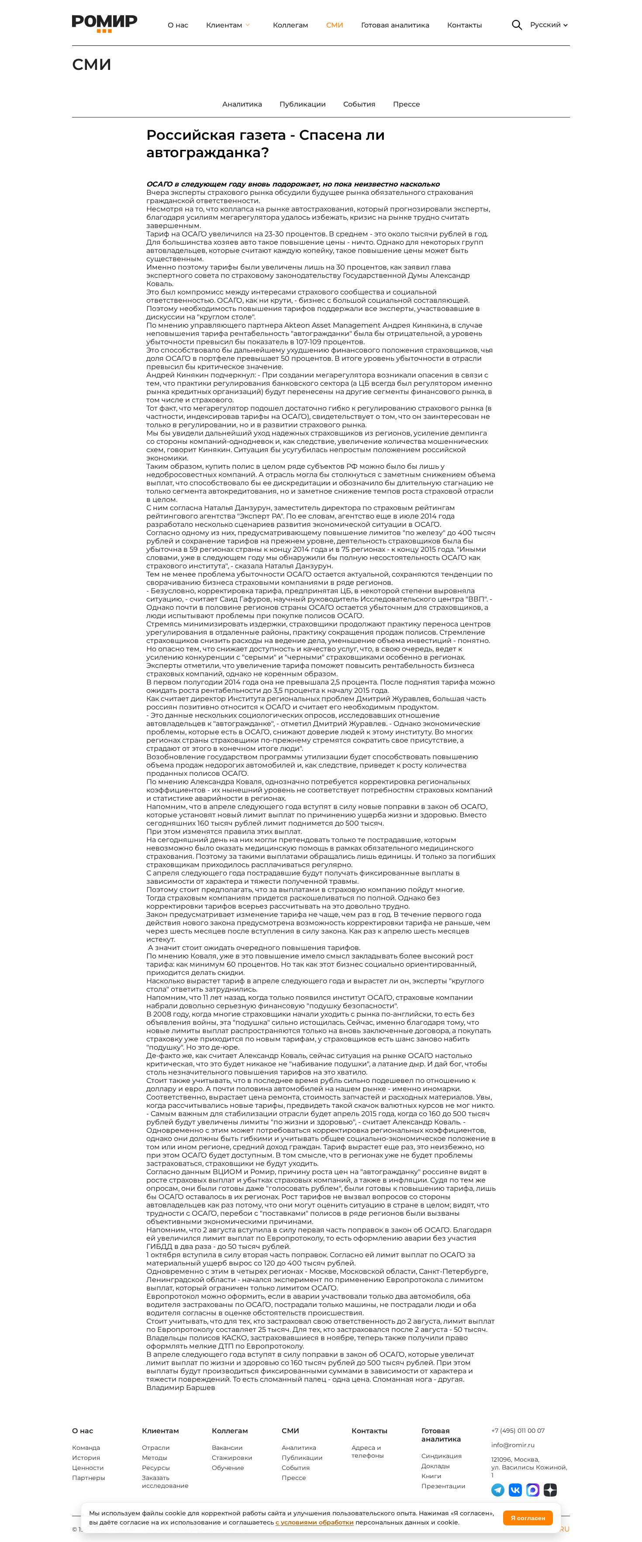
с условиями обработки (315, 1522)
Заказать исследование (165, 1482)
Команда (86, 1448)
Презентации (443, 1486)
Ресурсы (156, 1468)
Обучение (228, 1468)
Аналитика (299, 1448)
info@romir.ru (513, 1445)
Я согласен (528, 1517)
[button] (517, 25)
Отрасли (156, 1448)
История (86, 1458)
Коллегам (290, 25)
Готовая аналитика (395, 25)
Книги (431, 1476)
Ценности (88, 1468)
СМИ (334, 25)
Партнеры (88, 1478)
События (296, 1468)
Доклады (435, 1466)
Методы (154, 1458)
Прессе (294, 1478)
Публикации (302, 1458)
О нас (178, 25)
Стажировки (232, 1458)
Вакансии (227, 1448)
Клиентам (224, 25)
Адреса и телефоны (368, 1451)
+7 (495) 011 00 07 (518, 1431)
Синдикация (441, 1456)
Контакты (464, 25)
